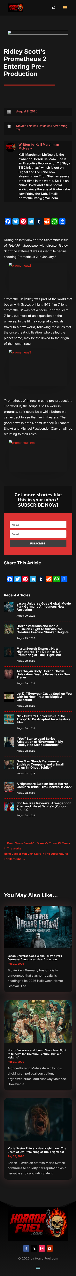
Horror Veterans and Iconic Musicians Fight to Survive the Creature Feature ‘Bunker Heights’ (43, 629)
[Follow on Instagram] (42, 1248)
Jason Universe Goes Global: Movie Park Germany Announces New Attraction (44, 606)
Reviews (44, 126)
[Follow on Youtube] (50, 1248)
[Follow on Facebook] (26, 1248)
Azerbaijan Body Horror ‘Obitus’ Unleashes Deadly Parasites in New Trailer (44, 674)
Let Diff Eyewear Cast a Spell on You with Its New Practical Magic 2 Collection (44, 697)
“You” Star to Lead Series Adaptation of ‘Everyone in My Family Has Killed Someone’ (40, 742)
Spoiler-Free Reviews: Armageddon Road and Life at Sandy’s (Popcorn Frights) (44, 806)
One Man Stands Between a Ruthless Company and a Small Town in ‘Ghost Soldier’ (40, 764)
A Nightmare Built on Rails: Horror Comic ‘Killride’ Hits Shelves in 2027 (44, 785)
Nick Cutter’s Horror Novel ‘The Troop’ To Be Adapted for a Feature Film (44, 719)
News (32, 126)
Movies (21, 126)
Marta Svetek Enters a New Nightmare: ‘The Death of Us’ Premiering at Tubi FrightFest (39, 652)
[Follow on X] (34, 1248)
